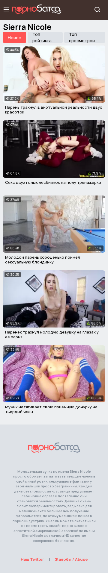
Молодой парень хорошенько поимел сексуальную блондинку (42, 259)
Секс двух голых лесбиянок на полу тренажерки (53, 182)
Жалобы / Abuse (71, 559)
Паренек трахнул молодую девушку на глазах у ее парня (52, 334)
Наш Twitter (32, 559)
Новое (14, 37)
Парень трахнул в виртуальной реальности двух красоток (53, 109)
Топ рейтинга (42, 37)
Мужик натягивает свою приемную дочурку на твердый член (51, 409)
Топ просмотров (82, 37)
